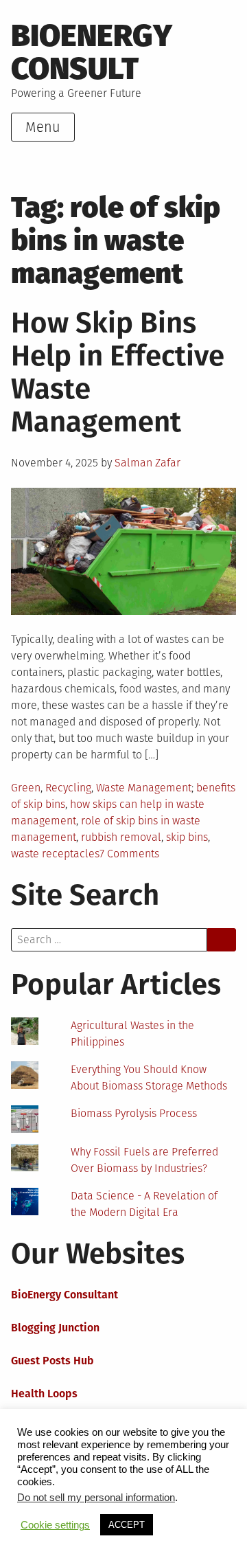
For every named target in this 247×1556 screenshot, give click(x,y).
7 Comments (129, 853)
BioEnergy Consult (91, 52)
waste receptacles (55, 853)
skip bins (187, 837)
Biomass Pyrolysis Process (134, 1113)
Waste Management (143, 787)
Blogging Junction (55, 1327)
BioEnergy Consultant (64, 1294)
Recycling (68, 787)
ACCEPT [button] (126, 1525)
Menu (42, 127)
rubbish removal (121, 837)
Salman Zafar (147, 462)
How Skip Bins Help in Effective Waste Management (117, 372)
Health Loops (44, 1393)
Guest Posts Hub (52, 1360)
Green (25, 787)
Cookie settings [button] (55, 1525)
